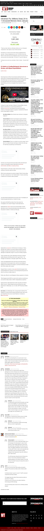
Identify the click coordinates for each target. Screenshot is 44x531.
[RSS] (33, 5)
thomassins (7, 356)
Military (21, 11)
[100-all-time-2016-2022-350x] (36, 504)
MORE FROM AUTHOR (14, 331)
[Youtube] (42, 5)
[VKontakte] (38, 5)
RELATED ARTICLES (5, 331)
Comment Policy (22, 307)
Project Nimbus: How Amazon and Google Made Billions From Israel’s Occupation (22, 326)
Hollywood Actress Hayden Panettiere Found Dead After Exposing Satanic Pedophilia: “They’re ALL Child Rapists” (37, 91)
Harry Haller (7, 414)
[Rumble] (31, 5)
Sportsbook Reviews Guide (14, 529)
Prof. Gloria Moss (38, 202)
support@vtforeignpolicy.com (22, 523)
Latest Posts (33, 64)
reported (9, 247)
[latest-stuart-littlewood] (36, 191)
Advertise (27, 3)
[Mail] (27, 5)
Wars (25, 11)
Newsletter (20, 3)
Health (5, 11)
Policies (8, 3)
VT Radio (35, 11)
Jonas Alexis (36, 197)
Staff (5, 3)
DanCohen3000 (5, 295)
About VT (2, 3)
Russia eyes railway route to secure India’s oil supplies (37, 81)
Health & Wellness (7, 14)
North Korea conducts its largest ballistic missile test (7, 326)
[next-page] (3, 349)
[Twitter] (37, 5)
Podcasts (31, 11)
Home (2, 14)
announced (6, 108)
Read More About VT (18, 520)
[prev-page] (1, 349)
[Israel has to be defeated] (24, 337)
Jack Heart (32, 202)
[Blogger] (23, 5)
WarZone (21, 339)
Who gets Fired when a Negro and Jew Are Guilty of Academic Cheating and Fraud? (37, 121)
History (9, 11)
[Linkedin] (17, 27)
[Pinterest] (11, 27)
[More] (25, 27)
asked (16, 269)
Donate (11, 3)
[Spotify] (35, 5)
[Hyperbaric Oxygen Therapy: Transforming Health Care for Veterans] (14, 337)
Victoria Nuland (3, 320)
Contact (30, 3)
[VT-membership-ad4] (36, 30)
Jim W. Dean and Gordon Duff (6, 22)
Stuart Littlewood (39, 203)
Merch (24, 3)
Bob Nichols (32, 204)
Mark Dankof (32, 203)
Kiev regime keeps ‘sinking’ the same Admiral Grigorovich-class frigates (37, 158)
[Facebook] (25, 5)
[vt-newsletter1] (36, 214)
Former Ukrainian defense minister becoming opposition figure (37, 180)
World (28, 11)
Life (18, 11)
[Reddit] (29, 5)
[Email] (22, 27)
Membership (15, 3)
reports (9, 206)
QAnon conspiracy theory (14, 165)
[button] (41, 11)
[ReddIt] (19, 27)
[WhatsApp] (14, 27)
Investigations (14, 11)
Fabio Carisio (40, 201)
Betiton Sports (21, 529)
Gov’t (2, 11)
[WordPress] (40, 5)
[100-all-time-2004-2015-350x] (36, 499)
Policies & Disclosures (13, 307)
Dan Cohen (4, 70)
